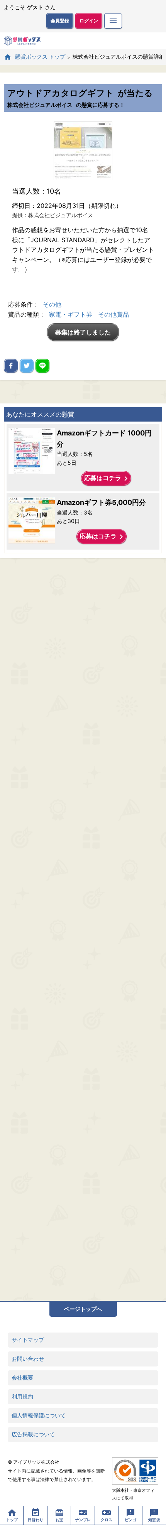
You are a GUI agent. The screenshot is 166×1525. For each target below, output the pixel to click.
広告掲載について (33, 1434)
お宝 (59, 1519)
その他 (52, 304)
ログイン (89, 21)
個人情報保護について (39, 1415)
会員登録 (60, 21)
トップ (12, 1519)
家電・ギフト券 (70, 314)
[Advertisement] (83, 929)
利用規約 (22, 1396)
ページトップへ (83, 1309)
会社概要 (22, 1377)
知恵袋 (154, 1519)
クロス (106, 1519)
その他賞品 (113, 314)
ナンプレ (83, 1519)
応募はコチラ (107, 478)
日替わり (35, 1519)
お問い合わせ (28, 1358)
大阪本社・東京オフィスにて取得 (133, 1494)
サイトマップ (28, 1339)
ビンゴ (130, 1519)
